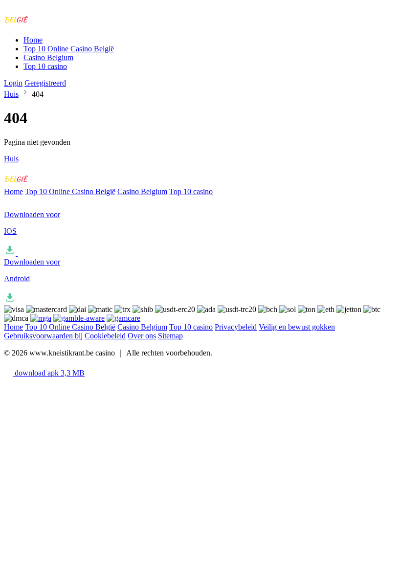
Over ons (142, 336)
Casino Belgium (48, 57)
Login (13, 83)
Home (33, 40)
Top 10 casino (45, 66)
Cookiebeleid (105, 336)
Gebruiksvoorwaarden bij (43, 336)
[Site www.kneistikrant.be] (44, 23)
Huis (11, 94)
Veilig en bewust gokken (297, 327)
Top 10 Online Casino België (68, 48)
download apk (49, 373)
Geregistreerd (45, 83)
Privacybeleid (236, 327)
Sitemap (170, 336)
